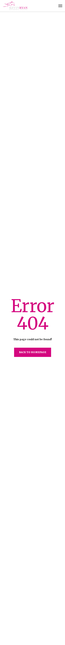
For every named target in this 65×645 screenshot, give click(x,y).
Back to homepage (32, 352)
